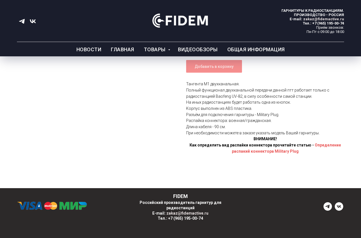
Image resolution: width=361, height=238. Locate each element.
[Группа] (327, 209)
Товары (155, 49)
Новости (89, 49)
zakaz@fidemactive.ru (323, 19)
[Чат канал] (21, 21)
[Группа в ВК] (32, 21)
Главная (122, 49)
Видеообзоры (198, 49)
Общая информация (256, 49)
